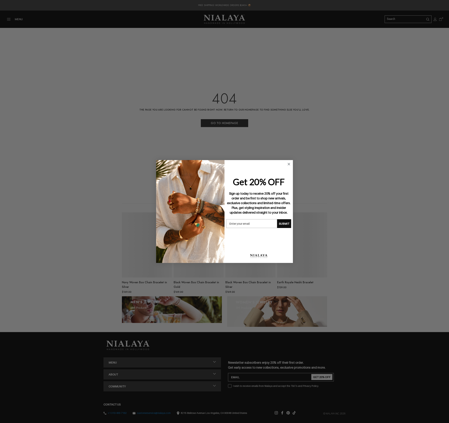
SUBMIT (284, 223)
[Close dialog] (288, 164)
